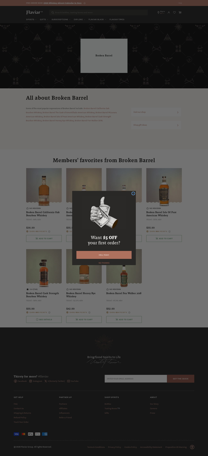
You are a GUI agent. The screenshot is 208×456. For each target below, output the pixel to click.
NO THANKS (104, 262)
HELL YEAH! (104, 255)
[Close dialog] (133, 193)
